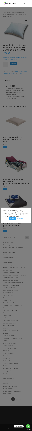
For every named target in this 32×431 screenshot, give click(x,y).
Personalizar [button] (20, 218)
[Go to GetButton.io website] (28, 429)
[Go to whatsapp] (28, 426)
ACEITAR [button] (12, 218)
